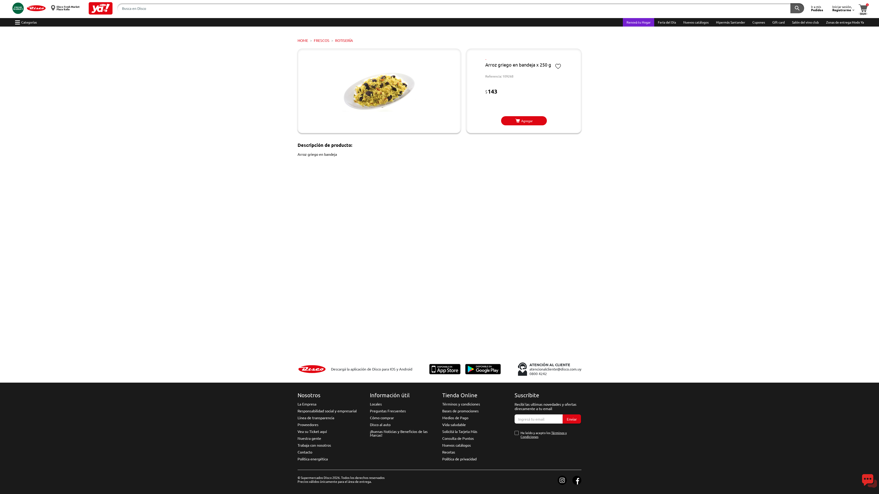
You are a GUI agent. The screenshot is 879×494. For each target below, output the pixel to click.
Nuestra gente (309, 438)
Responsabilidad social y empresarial (327, 411)
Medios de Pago (455, 417)
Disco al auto (380, 424)
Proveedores (308, 424)
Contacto (305, 452)
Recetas (448, 452)
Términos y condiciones (461, 404)
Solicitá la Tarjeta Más (459, 431)
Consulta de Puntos (458, 438)
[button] (101, 8)
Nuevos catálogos (456, 445)
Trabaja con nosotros (314, 445)
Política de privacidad (459, 459)
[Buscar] (797, 8)
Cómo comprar (382, 417)
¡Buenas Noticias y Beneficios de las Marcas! (399, 433)
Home (303, 40)
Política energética (313, 459)
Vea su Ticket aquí (312, 431)
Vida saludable (454, 424)
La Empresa (307, 404)
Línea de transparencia (316, 417)
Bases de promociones (460, 411)
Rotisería (344, 40)
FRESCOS (321, 40)
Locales (376, 404)
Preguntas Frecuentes (388, 411)
